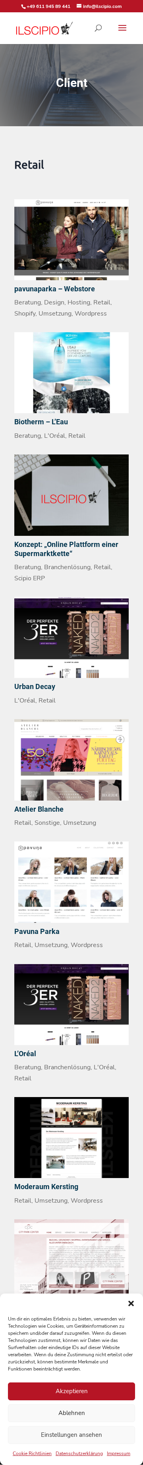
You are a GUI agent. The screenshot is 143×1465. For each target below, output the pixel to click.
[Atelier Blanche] (71, 759)
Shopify (24, 313)
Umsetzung (55, 313)
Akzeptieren (72, 1391)
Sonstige (47, 822)
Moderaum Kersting (46, 1186)
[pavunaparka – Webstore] (71, 239)
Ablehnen (71, 1413)
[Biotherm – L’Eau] (71, 372)
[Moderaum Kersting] (71, 1137)
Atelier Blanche (39, 809)
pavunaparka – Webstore (54, 289)
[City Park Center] (71, 1259)
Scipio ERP (29, 578)
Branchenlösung (67, 567)
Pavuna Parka (37, 931)
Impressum (118, 1453)
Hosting (79, 302)
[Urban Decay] (71, 637)
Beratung (27, 302)
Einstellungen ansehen (71, 1435)
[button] (131, 1303)
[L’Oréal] (71, 1004)
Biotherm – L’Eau (41, 422)
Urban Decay (34, 686)
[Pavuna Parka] (71, 881)
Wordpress (91, 313)
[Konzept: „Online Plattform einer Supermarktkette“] (71, 494)
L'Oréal (54, 435)
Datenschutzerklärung (79, 1453)
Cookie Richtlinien (32, 1453)
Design (54, 302)
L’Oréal (25, 1053)
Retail (101, 302)
